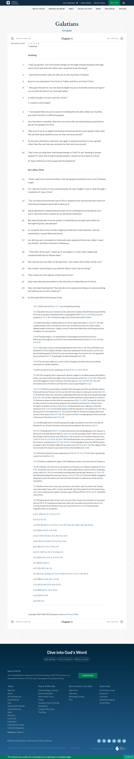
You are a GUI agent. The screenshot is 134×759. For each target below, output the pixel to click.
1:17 (36, 461)
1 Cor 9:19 (92, 378)
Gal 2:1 (58, 411)
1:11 (36, 389)
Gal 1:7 (48, 356)
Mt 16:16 (92, 492)
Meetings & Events (76, 696)
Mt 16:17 (75, 453)
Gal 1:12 (101, 392)
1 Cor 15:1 (47, 552)
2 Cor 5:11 (44, 546)
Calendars (103, 696)
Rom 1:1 (53, 306)
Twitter (99, 741)
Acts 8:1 (42, 557)
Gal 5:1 (78, 400)
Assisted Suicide (14, 709)
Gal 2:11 (53, 414)
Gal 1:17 (100, 472)
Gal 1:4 (94, 425)
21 (42, 397)
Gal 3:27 (92, 323)
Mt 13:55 (47, 584)
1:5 (36, 530)
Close (128, 757)
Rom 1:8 (82, 348)
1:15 (37, 568)
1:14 (37, 563)
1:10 (36, 375)
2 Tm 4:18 (53, 530)
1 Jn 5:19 (62, 525)
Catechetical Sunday (16, 725)
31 (39, 469)
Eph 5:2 (46, 525)
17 (51, 409)
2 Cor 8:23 (89, 314)
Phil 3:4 (54, 431)
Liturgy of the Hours (46, 709)
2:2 (76, 574)
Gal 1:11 (89, 403)
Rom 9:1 (43, 590)
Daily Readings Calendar (77, 3)
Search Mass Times (46, 696)
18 (64, 439)
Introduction (18, 43)
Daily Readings (69, 3)
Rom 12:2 (71, 525)
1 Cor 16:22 (45, 541)
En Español (67, 31)
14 (59, 414)
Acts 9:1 (44, 439)
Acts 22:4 (83, 445)
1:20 (37, 590)
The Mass (42, 712)
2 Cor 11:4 (63, 536)
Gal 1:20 (46, 472)
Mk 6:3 (42, 503)
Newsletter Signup (107, 700)
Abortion (11, 690)
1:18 (36, 467)
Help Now (114, 3)
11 (59, 431)
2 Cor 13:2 (62, 541)
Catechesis (12, 721)
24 (103, 409)
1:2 (36, 323)
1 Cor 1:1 (54, 514)
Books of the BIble (45, 693)
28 (98, 323)
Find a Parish (86, 3)
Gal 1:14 (81, 381)
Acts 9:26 (44, 579)
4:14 (52, 317)
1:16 (36, 453)
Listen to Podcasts (65, 659)
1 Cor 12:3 (77, 370)
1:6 (36, 348)
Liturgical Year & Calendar (49, 703)
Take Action (73, 690)
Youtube (109, 741)
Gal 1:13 (46, 409)
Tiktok (124, 741)
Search (123, 2)
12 (45, 519)
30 (50, 579)
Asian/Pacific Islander (16, 706)
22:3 (81, 475)
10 (39, 348)
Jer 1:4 (49, 568)
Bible (10, 712)
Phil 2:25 (80, 314)
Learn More (87, 675)
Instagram (119, 741)
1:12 (36, 422)
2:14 (35, 395)
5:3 (52, 541)
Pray (71, 700)
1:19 (36, 500)
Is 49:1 (42, 568)
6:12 (38, 342)
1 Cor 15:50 (84, 453)
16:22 (85, 370)
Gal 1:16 (85, 448)
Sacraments (43, 706)
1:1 (36, 306)
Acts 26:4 (43, 563)
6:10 (83, 400)
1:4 (36, 336)
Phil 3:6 (89, 381)
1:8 (36, 370)
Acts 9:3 (68, 574)
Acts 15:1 (51, 536)
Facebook (104, 741)
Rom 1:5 (50, 574)
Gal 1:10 (81, 356)
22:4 (53, 439)
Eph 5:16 (79, 525)
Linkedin (114, 741)
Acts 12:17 (81, 506)
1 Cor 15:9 (58, 557)
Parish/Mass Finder (107, 690)
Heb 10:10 (88, 525)
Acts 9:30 (74, 475)
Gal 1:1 (50, 456)
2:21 (41, 389)
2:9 (41, 584)
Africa (10, 693)
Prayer (41, 700)
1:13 (36, 431)
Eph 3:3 (59, 552)
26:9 (60, 439)
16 (57, 439)
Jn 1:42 (56, 579)
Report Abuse (99, 3)
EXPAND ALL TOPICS (15, 732)
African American (14, 696)
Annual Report (13, 700)
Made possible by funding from (102, 748)
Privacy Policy (73, 614)
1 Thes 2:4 (54, 546)
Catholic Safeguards (16, 728)
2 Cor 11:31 (52, 590)
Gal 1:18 (97, 409)
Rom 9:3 (69, 370)
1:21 (37, 595)
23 (98, 378)
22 (49, 439)
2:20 (41, 525)
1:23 (37, 601)
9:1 (50, 557)
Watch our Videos (81, 659)
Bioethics (11, 715)
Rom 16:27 (43, 530)
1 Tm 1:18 (46, 317)
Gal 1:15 (69, 442)
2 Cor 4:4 (95, 339)
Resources (103, 693)
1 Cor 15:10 (59, 574)
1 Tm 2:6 (53, 525)
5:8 (42, 536)
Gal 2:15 (37, 397)
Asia (9, 703)
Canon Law (12, 718)
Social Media (104, 703)
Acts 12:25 (57, 469)
